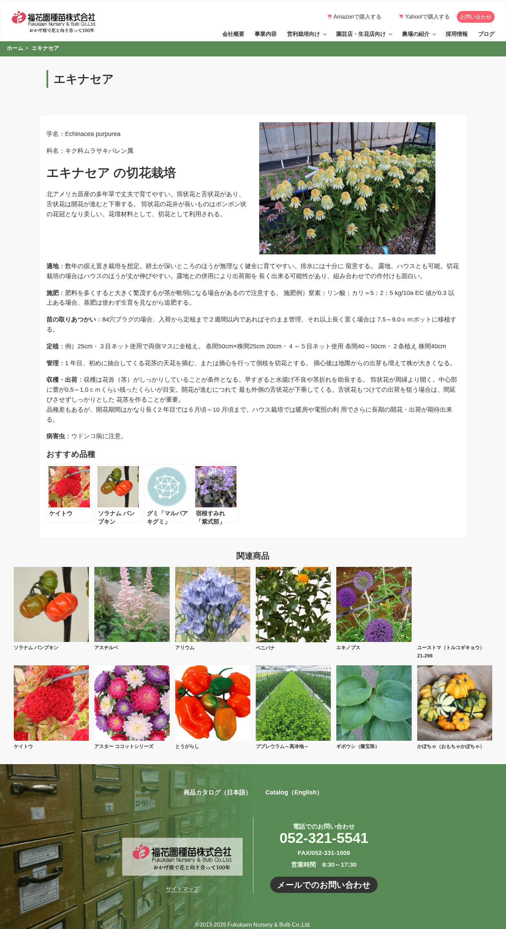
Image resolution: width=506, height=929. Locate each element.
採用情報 (457, 34)
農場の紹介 (416, 34)
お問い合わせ (475, 17)
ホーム (15, 48)
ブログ (486, 34)
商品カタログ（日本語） (217, 792)
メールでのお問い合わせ (324, 884)
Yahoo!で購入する (427, 17)
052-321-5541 (324, 838)
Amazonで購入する (357, 17)
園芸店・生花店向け (361, 34)
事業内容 (266, 34)
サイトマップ (182, 889)
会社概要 (233, 34)
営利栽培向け (303, 34)
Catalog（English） (294, 792)
